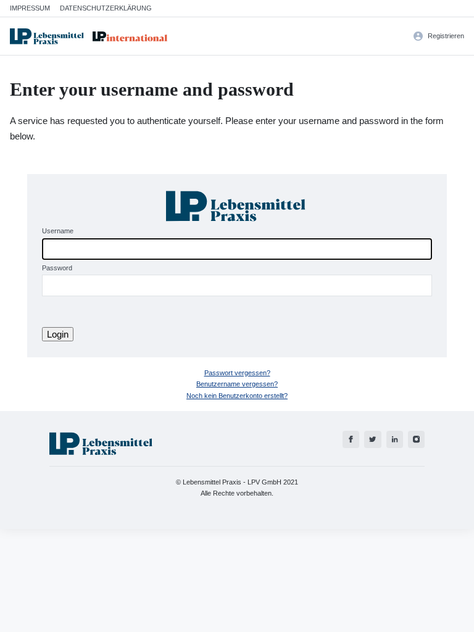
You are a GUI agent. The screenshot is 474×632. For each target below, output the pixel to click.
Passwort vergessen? (237, 372)
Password (57, 268)
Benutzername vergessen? (237, 384)
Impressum (30, 8)
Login (58, 334)
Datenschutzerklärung (106, 8)
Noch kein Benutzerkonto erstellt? (237, 395)
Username (57, 231)
